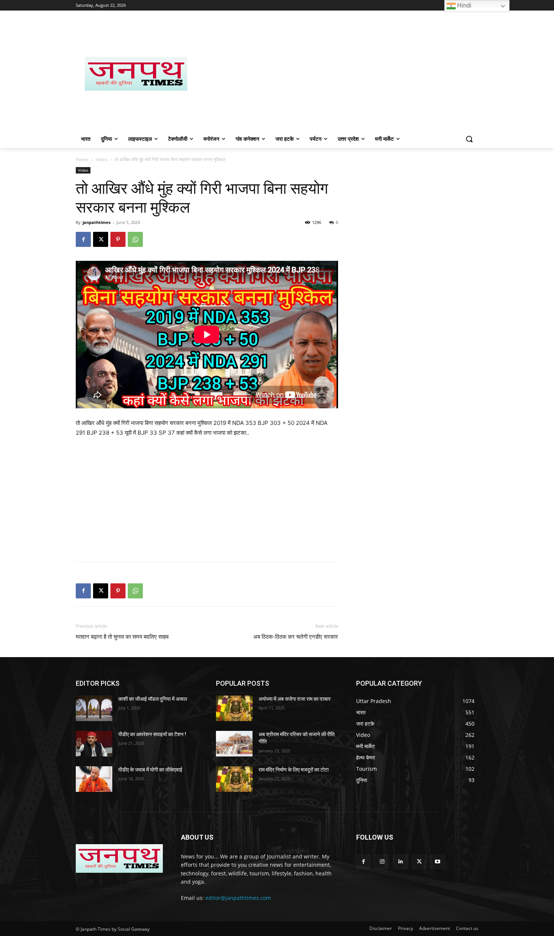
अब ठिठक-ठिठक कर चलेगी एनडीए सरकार (295, 636)
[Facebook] (83, 239)
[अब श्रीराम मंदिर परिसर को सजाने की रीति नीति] (234, 743)
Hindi (463, 5)
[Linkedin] (400, 861)
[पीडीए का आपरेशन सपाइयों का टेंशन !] (94, 743)
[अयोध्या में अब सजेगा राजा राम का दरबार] (234, 708)
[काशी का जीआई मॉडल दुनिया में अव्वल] (94, 708)
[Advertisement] (337, 73)
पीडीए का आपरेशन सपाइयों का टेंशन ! (152, 734)
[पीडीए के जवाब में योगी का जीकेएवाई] (94, 779)
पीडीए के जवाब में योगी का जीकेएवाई (150, 770)
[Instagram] (382, 861)
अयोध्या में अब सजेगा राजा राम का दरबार (295, 699)
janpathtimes (96, 222)
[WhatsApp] (135, 239)
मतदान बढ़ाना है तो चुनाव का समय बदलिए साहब (122, 636)
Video (101, 159)
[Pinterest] (117, 239)
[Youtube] (437, 861)
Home (82, 159)
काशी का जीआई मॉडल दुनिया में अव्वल (152, 699)
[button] (469, 139)
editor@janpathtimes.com (238, 897)
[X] (100, 239)
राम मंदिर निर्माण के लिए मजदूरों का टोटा (294, 770)
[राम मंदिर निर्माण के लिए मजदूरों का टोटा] (234, 779)
